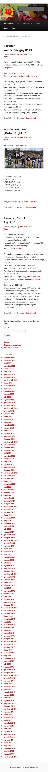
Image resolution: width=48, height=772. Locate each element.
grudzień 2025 (9, 374)
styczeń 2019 (9, 599)
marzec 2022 (9, 492)
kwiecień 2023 (9, 456)
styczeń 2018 (9, 633)
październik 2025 (10, 380)
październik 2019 (10, 574)
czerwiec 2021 (9, 517)
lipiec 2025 (8, 383)
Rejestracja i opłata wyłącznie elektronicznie (21, 76)
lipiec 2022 (8, 481)
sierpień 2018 (9, 613)
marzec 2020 (9, 560)
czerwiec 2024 (9, 419)
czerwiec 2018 (9, 619)
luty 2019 (7, 596)
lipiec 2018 (8, 616)
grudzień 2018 (9, 602)
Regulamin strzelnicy (12, 345)
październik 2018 (10, 607)
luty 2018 (7, 630)
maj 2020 (7, 554)
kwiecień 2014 (9, 748)
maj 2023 (7, 453)
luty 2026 (7, 371)
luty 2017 (7, 664)
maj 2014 (7, 745)
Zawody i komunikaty (24, 23)
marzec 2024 (9, 428)
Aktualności (8, 23)
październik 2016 (10, 675)
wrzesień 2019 (9, 577)
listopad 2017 (9, 638)
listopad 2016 (9, 672)
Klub (6, 28)
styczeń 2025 (9, 399)
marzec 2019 (9, 593)
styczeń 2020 (9, 565)
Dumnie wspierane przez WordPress (24, 767)
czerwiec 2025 (9, 385)
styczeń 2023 (9, 464)
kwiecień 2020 (9, 557)
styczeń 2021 (9, 532)
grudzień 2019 (9, 568)
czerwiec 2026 (9, 360)
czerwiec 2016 (9, 686)
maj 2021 (7, 520)
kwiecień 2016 (9, 692)
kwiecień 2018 (9, 624)
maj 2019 (7, 588)
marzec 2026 (9, 368)
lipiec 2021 (8, 515)
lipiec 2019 (8, 582)
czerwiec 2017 (9, 652)
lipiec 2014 (8, 742)
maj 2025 (7, 388)
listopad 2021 (9, 503)
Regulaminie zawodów (31, 276)
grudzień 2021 (9, 501)
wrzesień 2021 (9, 509)
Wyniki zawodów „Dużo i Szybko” (15, 131)
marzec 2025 (9, 394)
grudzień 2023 (9, 436)
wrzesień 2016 (9, 678)
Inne (13, 28)
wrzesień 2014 (9, 737)
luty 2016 (7, 697)
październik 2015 (10, 709)
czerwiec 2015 (9, 717)
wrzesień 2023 (9, 444)
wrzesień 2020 (9, 543)
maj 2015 (7, 720)
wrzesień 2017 (9, 644)
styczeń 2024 (9, 433)
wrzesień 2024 (9, 411)
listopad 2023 (9, 439)
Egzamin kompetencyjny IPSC (18, 48)
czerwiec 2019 (9, 585)
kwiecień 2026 (9, 366)
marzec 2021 (9, 526)
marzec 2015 (9, 725)
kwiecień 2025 (9, 391)
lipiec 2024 (8, 416)
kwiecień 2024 (9, 425)
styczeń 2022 (9, 498)
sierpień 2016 (9, 681)
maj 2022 (7, 487)
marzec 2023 (9, 458)
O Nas (38, 23)
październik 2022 (10, 473)
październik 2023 (10, 442)
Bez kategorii (31, 118)
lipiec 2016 (8, 683)
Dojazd (6, 342)
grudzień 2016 (9, 669)
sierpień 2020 (9, 546)
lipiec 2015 (8, 714)
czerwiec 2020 (9, 551)
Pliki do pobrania (11, 347)
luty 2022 (7, 495)
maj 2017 (7, 655)
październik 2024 (10, 408)
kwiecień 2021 (9, 523)
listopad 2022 (9, 470)
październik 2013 (10, 756)
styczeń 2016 (9, 700)
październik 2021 (10, 506)
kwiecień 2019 (9, 591)
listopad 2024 (9, 405)
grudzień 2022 (9, 467)
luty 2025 (7, 397)
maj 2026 (7, 363)
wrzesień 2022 (9, 475)
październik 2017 (10, 641)
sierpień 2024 (9, 413)
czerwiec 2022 (9, 484)
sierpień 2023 (9, 447)
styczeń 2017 (9, 667)
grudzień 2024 (9, 402)
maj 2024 (7, 422)
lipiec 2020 (8, 548)
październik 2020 (10, 540)
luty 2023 (7, 461)
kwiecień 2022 (9, 489)
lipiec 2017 (8, 650)
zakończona (17, 248)
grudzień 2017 (9, 636)
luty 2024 (7, 430)
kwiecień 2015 (9, 723)
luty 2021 (7, 529)
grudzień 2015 (9, 703)
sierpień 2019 (9, 579)
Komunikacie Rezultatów (28, 201)
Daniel (6, 56)
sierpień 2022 (9, 478)
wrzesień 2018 (9, 610)
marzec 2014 (9, 751)
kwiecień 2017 (9, 658)
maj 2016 (7, 689)
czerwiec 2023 (9, 450)
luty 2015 (7, 728)
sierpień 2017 (9, 647)
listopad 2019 (9, 571)
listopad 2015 (9, 706)
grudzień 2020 (9, 534)
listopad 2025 (9, 377)
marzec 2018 (9, 627)
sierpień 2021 (9, 512)
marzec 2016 (9, 695)
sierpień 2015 (9, 712)
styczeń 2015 (9, 731)
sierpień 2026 (9, 357)
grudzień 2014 (9, 734)
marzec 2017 (9, 661)
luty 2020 (7, 562)
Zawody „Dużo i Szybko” (14, 220)
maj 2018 (7, 622)
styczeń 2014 (9, 754)
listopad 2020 (9, 537)
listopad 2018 (9, 605)
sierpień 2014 (9, 740)
